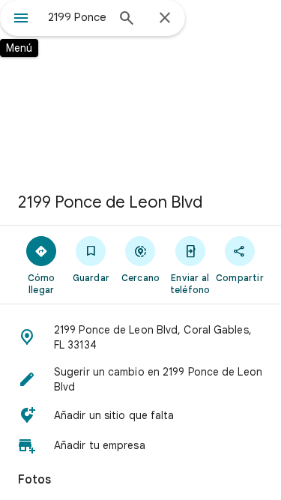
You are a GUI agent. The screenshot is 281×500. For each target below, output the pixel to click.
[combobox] (77, 17)
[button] (140, 337)
